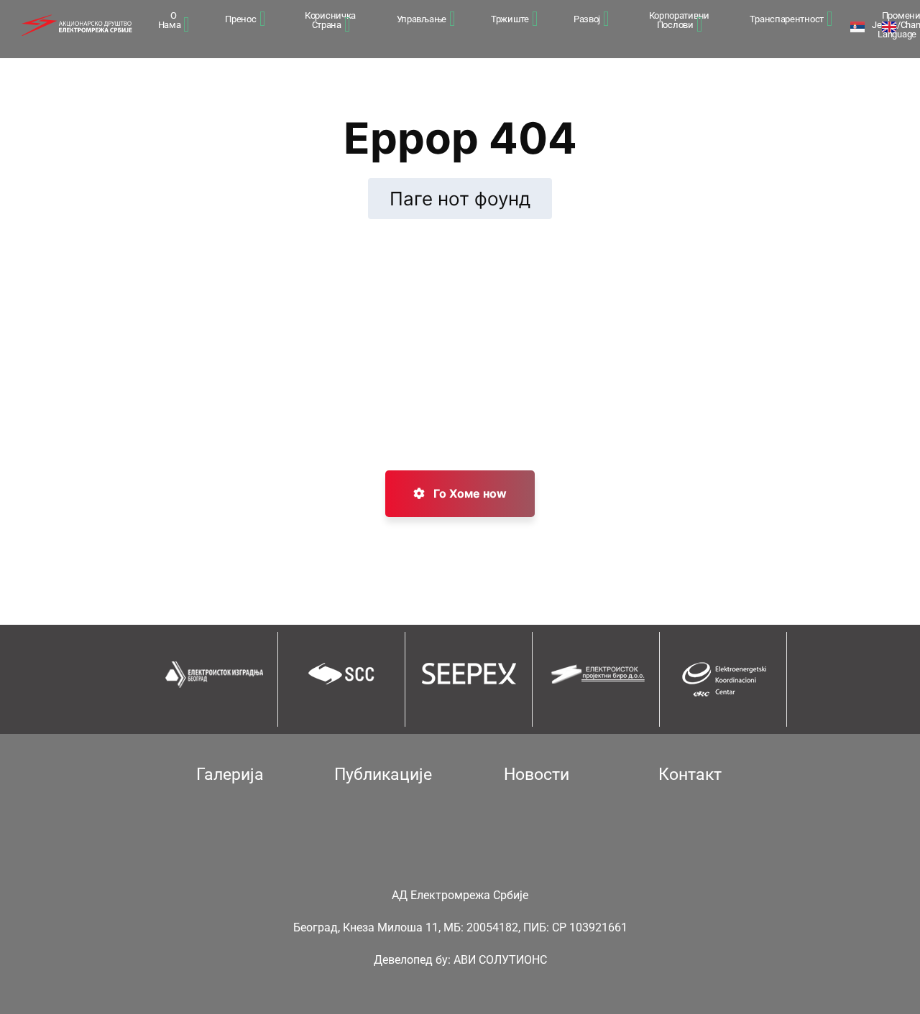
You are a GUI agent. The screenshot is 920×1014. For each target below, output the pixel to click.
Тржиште (510, 19)
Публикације (383, 774)
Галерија (230, 774)
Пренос (240, 19)
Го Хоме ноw (469, 493)
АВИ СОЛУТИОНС (500, 960)
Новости (536, 774)
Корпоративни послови (679, 20)
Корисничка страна (330, 20)
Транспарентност (787, 19)
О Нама (169, 20)
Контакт (690, 774)
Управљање (421, 19)
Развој (587, 19)
